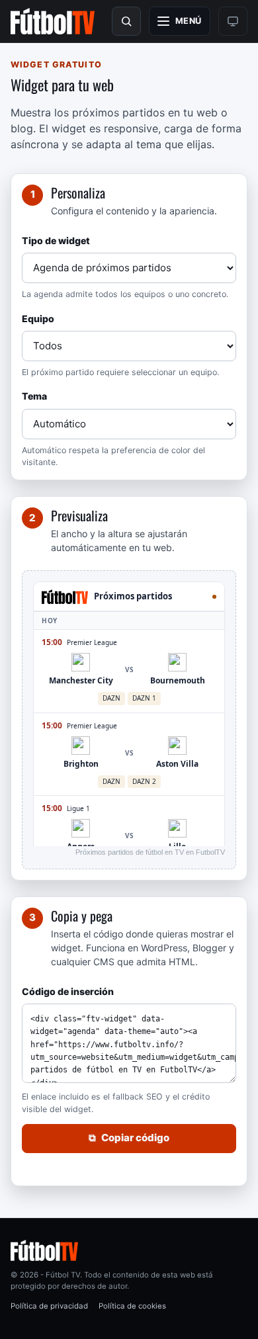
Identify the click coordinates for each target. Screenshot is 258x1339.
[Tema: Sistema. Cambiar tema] (232, 21)
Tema (34, 396)
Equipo (38, 318)
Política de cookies (132, 1306)
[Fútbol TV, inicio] (53, 21)
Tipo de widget (56, 240)
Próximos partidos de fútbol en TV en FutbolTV (150, 852)
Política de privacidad (49, 1306)
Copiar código (129, 1137)
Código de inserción (68, 991)
